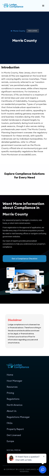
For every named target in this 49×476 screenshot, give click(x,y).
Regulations (13, 399)
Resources (12, 387)
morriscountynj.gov (33, 148)
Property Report (15, 429)
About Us (11, 411)
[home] (21, 6)
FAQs (9, 423)
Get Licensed (14, 435)
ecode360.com (28, 154)
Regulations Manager (18, 417)
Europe (10, 441)
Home (10, 375)
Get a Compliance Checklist (24, 258)
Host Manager (14, 381)
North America (14, 405)
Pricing (10, 393)
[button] (43, 6)
